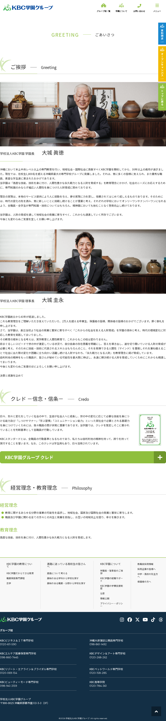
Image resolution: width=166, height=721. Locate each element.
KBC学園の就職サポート (111, 579)
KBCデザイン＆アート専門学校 (107, 653)
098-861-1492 (98, 644)
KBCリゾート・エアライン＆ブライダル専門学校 (28, 669)
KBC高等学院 (97, 682)
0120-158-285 (98, 672)
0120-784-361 (98, 685)
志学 (8, 583)
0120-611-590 (8, 644)
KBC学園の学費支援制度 (111, 587)
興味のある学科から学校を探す (63, 578)
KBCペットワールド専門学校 (106, 669)
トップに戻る (162, 98)
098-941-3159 (8, 685)
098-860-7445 (9, 657)
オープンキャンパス (162, 65)
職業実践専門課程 (15, 578)
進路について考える (57, 573)
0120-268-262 (98, 657)
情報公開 (104, 598)
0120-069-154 (8, 672)
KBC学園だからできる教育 (20, 573)
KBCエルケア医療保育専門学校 (18, 653)
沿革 (102, 593)
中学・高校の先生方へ (147, 575)
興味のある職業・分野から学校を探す (66, 583)
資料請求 (162, 34)
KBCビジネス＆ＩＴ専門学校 (17, 640)
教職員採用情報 (145, 564)
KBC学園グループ (28, 8)
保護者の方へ (144, 581)
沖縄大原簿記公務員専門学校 (106, 640)
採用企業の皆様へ (146, 569)
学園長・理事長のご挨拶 (111, 572)
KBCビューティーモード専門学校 (19, 682)
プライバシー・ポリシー (111, 605)
